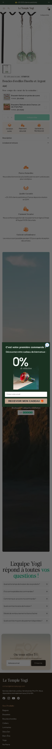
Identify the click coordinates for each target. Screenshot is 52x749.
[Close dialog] (47, 345)
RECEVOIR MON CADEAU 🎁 (26, 400)
